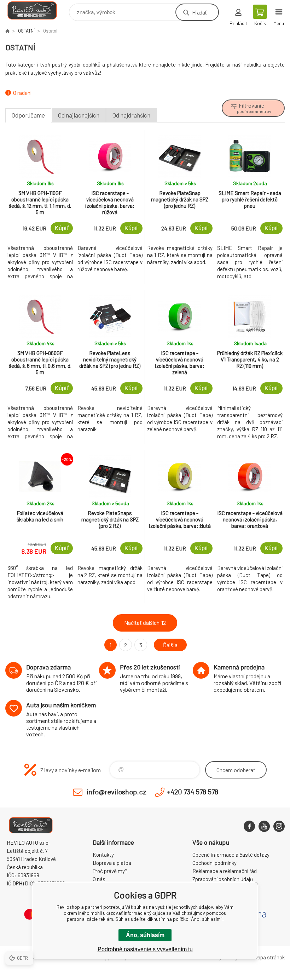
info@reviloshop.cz (116, 791)
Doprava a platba (112, 863)
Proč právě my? (110, 871)
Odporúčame (28, 115)
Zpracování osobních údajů (222, 879)
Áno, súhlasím (145, 935)
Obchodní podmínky (214, 863)
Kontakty (103, 854)
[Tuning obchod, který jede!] (7, 31)
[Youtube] (264, 826)
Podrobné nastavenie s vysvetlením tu (145, 949)
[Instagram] (279, 826)
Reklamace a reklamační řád (224, 871)
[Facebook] (249, 826)
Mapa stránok (269, 957)
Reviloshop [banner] (36, 10)
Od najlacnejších (78, 115)
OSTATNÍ (26, 31)
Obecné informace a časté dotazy (230, 854)
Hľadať (199, 12)
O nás (99, 879)
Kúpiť (62, 228)
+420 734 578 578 (192, 791)
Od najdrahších (131, 115)
